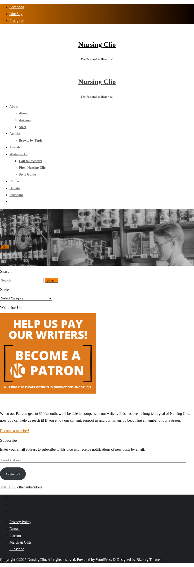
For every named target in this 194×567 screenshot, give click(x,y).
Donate (14, 529)
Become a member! (14, 431)
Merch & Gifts (20, 542)
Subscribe (12, 473)
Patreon (15, 535)
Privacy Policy (20, 522)
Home (4, 247)
